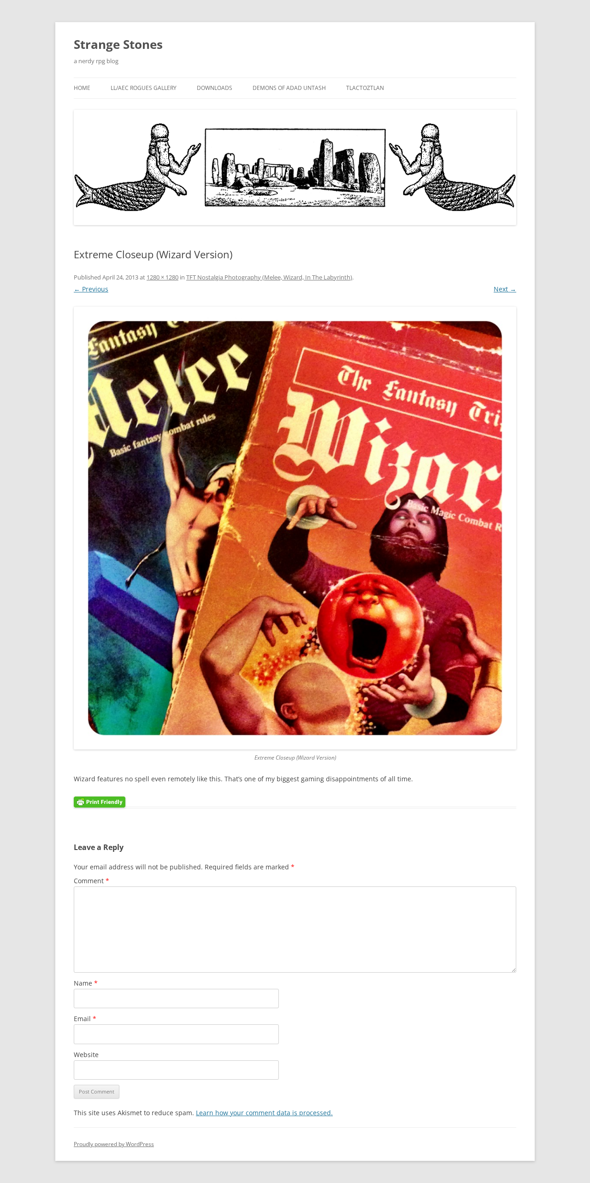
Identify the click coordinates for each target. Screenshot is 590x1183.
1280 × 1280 (162, 277)
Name (86, 983)
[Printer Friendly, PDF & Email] (99, 801)
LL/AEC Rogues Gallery (144, 88)
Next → (505, 289)
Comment (91, 880)
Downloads (214, 88)
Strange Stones (118, 44)
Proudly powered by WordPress (114, 1144)
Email (85, 1018)
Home (82, 88)
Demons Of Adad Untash (289, 88)
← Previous (91, 289)
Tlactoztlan (365, 88)
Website (86, 1054)
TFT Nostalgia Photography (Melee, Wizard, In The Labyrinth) (269, 277)
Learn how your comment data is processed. (264, 1112)
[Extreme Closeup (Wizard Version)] (295, 528)
